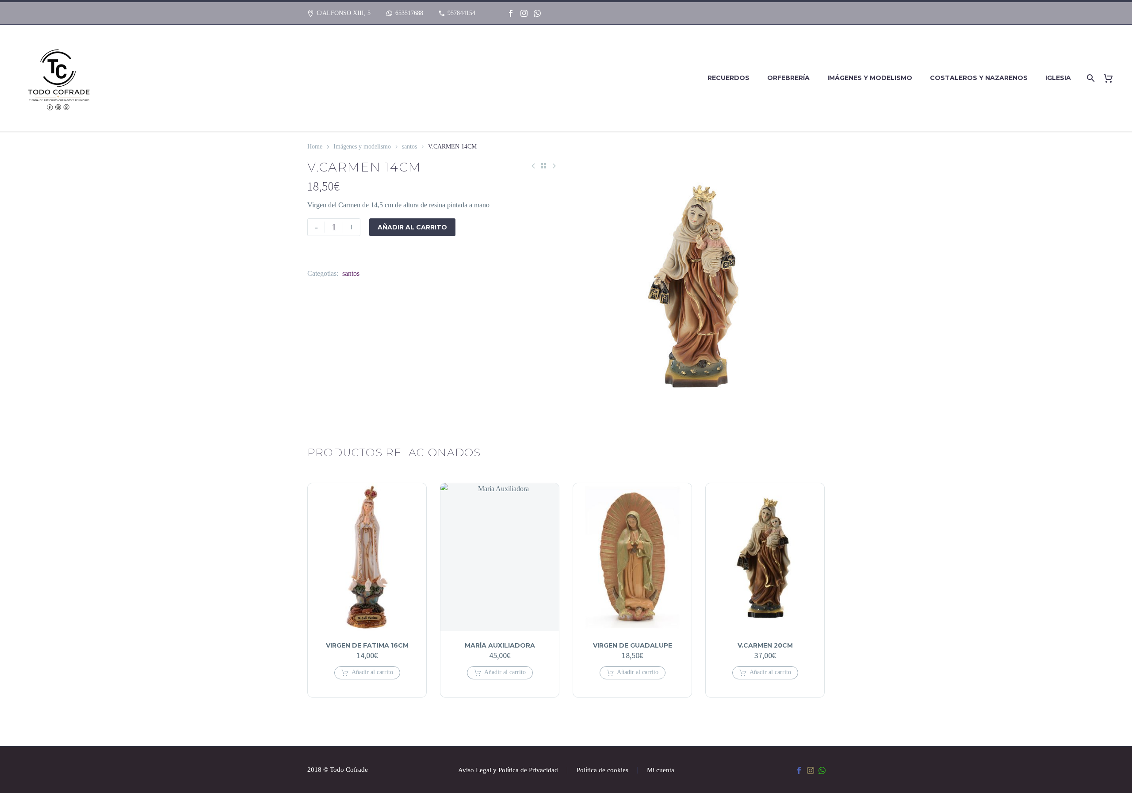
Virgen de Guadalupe (632, 645)
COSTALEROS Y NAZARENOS (979, 78)
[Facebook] (510, 13)
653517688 (409, 13)
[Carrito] (1111, 78)
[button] (367, 672)
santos (409, 146)
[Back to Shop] (543, 165)
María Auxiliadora (500, 645)
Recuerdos (729, 78)
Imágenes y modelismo (869, 78)
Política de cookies (602, 770)
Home (314, 146)
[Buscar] (1089, 78)
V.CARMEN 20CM (765, 645)
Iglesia (1058, 78)
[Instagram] (524, 13)
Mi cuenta (660, 770)
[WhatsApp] (537, 13)
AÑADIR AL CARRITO (412, 227)
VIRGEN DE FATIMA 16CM (367, 645)
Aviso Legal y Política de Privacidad (508, 770)
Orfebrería (788, 78)
